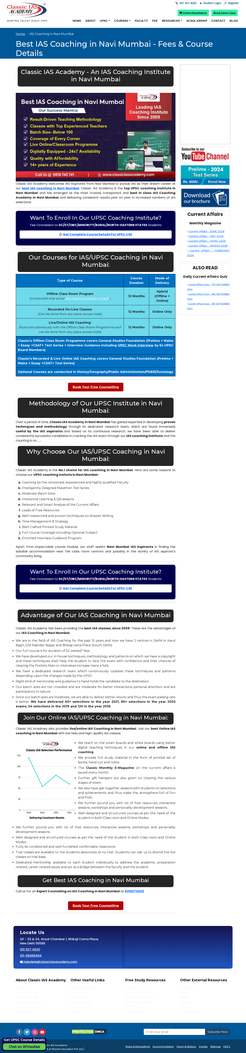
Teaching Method (191, 1011)
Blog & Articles (134, 1011)
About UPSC (187, 987)
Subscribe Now (218, 1032)
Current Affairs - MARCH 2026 (208, 245)
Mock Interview (80, 1007)
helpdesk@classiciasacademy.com (50, 962)
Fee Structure (24, 1011)
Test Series (78, 997)
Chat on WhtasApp (24, 1046)
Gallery (184, 997)
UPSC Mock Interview (135, 345)
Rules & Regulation (28, 1007)
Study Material (80, 1002)
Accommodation (163, 1046)
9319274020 (134, 891)
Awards (185, 992)
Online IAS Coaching (138, 1002)
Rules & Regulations (137, 1046)
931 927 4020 (188, 3)
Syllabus (185, 1007)
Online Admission (82, 987)
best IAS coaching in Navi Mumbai (50, 188)
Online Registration (194, 12)
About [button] (90, 20)
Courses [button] (121, 20)
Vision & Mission (26, 997)
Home (20, 34)
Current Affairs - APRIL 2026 (207, 240)
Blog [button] (234, 20)
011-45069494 (31, 955)
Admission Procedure (30, 1002)
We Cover (77, 1011)
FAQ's (226, 1046)
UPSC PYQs (132, 1007)
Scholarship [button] (196, 20)
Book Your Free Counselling (96, 387)
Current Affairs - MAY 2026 (206, 236)
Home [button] (77, 20)
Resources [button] (171, 20)
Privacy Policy (79, 992)
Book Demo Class (225, 12)
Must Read (132, 987)
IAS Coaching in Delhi (139, 997)
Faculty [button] (141, 20)
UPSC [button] (104, 20)
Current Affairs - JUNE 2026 (206, 231)
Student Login (212, 3)
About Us (22, 987)
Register (233, 3)
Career (203, 1046)
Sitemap (215, 1046)
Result (184, 1002)
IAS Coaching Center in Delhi (87, 298)
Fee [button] (155, 20)
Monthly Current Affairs (140, 992)
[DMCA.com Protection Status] (89, 1031)
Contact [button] (218, 20)
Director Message (27, 992)
